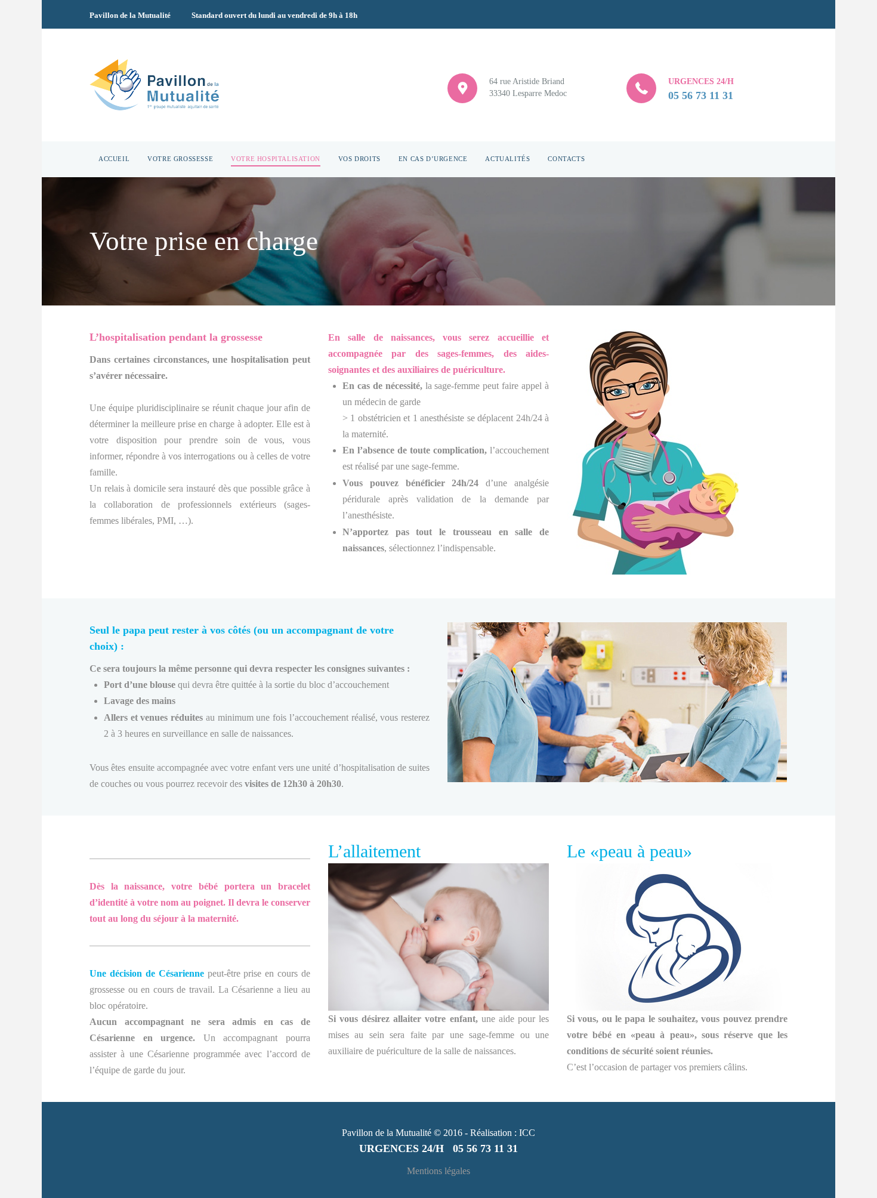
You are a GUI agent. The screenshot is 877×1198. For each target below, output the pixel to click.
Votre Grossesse (180, 158)
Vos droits (359, 158)
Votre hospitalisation (275, 158)
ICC (527, 1133)
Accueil (113, 158)
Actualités (507, 158)
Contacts (566, 158)
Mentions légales (438, 1171)
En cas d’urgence (433, 158)
